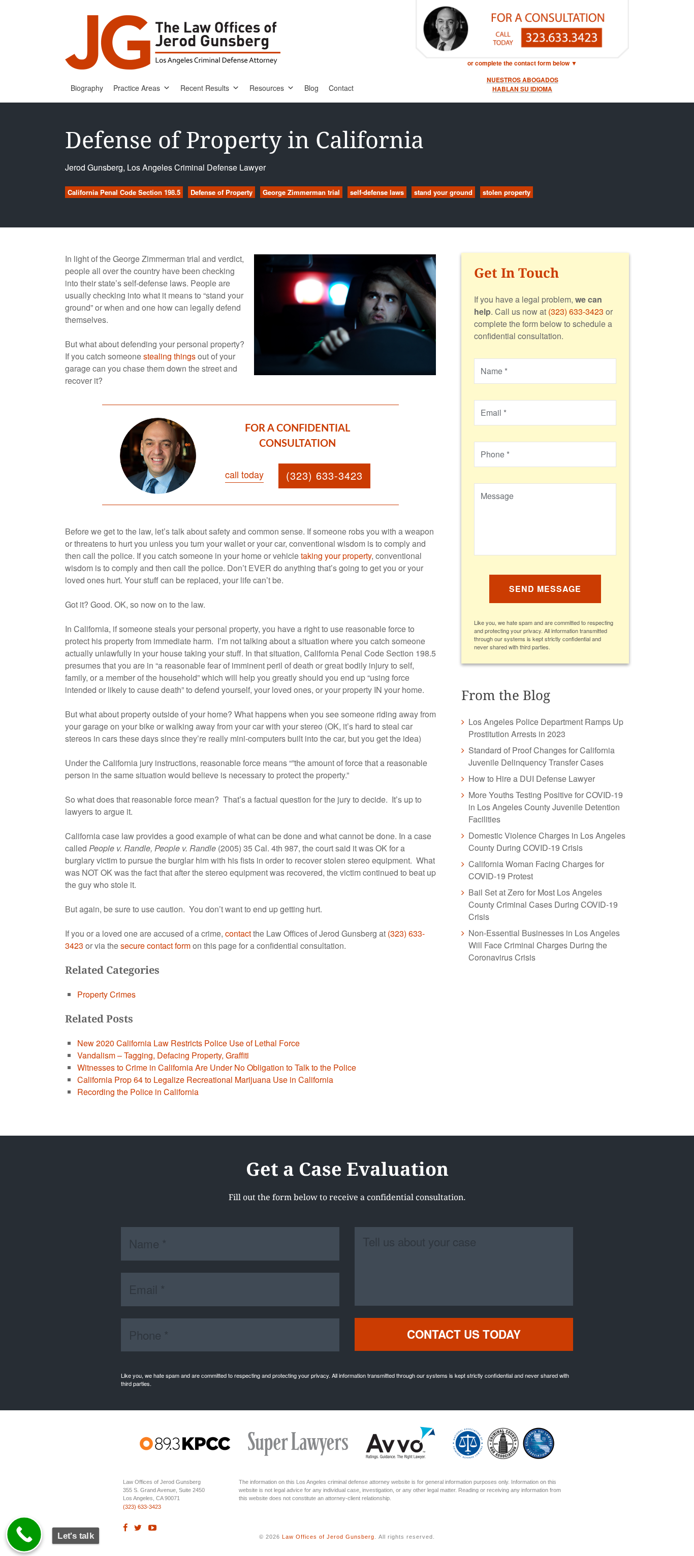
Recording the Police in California (138, 1092)
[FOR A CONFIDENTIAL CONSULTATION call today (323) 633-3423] (259, 496)
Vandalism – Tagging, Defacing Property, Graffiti (163, 1055)
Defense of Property (222, 192)
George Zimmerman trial (301, 192)
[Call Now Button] (24, 1534)
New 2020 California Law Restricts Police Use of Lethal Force (188, 1043)
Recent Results (204, 88)
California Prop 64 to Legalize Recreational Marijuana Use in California (205, 1079)
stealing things (169, 356)
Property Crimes (106, 994)
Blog (311, 88)
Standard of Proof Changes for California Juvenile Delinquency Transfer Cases (541, 756)
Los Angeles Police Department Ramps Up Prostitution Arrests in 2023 (545, 728)
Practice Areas (136, 88)
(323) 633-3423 (576, 311)
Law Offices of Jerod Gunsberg (328, 1537)
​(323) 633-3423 (142, 1507)
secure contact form (155, 945)
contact (238, 933)
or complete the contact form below (518, 63)
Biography (87, 88)
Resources (266, 88)
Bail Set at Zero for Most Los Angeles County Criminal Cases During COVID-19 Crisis (543, 904)
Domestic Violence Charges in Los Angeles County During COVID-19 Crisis (546, 841)
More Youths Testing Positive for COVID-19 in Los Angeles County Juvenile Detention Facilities (545, 807)
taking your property (336, 555)
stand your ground (443, 192)
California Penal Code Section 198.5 (124, 192)
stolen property (506, 192)
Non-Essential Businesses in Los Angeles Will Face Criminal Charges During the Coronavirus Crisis (544, 945)
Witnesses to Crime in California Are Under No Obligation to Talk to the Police (216, 1067)
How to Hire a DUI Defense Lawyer (531, 778)
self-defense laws (377, 192)
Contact (341, 88)
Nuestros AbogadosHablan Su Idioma (522, 84)
